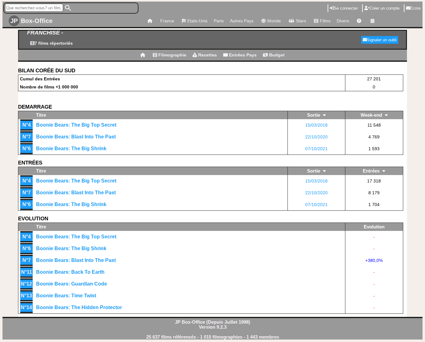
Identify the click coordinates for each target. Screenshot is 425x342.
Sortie (314, 115)
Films (325, 20)
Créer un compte (384, 8)
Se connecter (346, 8)
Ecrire (415, 8)
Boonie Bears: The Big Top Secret (76, 125)
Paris (219, 20)
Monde (274, 20)
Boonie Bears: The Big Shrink (71, 148)
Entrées (372, 171)
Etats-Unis (197, 20)
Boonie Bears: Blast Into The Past (76, 136)
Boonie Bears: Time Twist (66, 295)
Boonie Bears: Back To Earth (70, 272)
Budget (276, 54)
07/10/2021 (316, 148)
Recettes (207, 54)
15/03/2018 (316, 125)
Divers (343, 20)
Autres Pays (242, 20)
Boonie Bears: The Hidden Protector (79, 307)
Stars (301, 20)
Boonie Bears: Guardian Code (71, 283)
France (167, 20)
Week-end (372, 115)
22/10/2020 (316, 136)
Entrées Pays (242, 54)
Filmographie (171, 54)
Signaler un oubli (382, 40)
